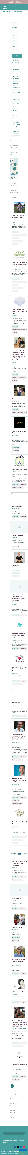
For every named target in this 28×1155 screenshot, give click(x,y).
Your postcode (14, 26)
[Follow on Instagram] (24, 1147)
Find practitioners (17, 56)
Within (13, 35)
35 (15, 1094)
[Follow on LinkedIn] (21, 1147)
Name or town (14, 45)
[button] (15, 164)
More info (21, 1153)
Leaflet (13, 174)
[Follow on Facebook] (15, 1147)
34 (12, 1094)
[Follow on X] (18, 1147)
